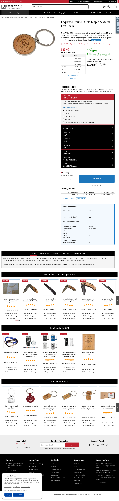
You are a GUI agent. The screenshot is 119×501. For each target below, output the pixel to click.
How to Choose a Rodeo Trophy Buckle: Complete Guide (106, 471)
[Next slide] (117, 300)
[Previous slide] (1, 300)
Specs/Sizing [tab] (44, 253)
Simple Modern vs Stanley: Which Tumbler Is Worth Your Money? (105, 477)
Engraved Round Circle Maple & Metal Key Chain (42, 18)
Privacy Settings (97, 494)
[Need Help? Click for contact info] (117, 25)
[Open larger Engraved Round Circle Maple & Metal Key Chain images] (33, 42)
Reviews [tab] (55, 253)
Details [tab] (34, 253)
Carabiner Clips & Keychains (12, 18)
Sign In (104, 7)
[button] (15, 12)
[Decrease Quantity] (63, 179)
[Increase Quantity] (70, 179)
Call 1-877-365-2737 (21, 444)
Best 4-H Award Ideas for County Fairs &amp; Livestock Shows (105, 466)
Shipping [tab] (65, 253)
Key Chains (24, 18)
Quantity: (66, 173)
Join (72, 445)
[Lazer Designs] (11, 6)
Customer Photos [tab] (79, 253)
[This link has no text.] (96, 65)
